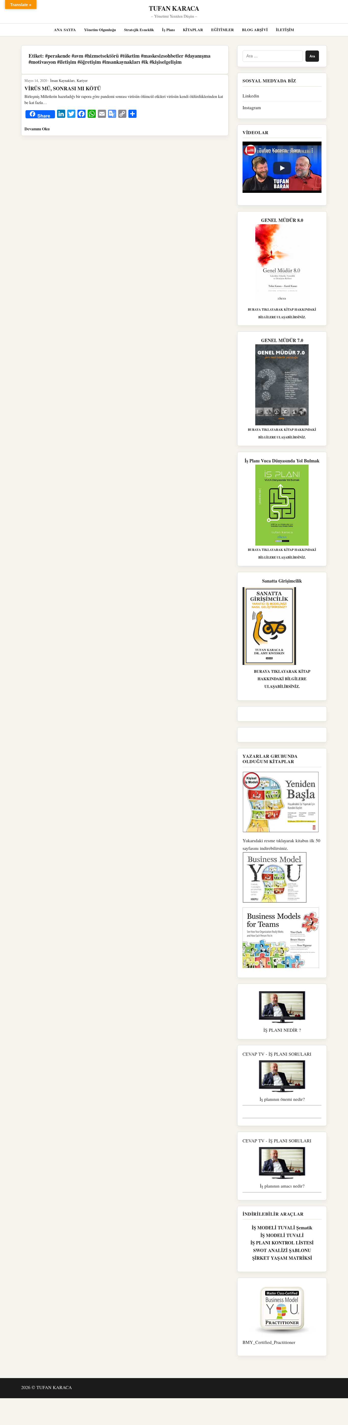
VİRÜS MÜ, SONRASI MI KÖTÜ (62, 88)
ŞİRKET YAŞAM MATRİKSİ (282, 1258)
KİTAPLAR (193, 29)
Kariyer (82, 80)
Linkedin (251, 96)
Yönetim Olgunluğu (100, 29)
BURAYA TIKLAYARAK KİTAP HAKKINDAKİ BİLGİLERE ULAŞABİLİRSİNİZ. (282, 679)
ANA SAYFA (65, 29)
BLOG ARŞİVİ (255, 29)
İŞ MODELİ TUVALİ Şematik (282, 1227)
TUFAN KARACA (174, 8)
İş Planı (168, 29)
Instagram (252, 107)
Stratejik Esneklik (139, 29)
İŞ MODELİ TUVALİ (282, 1235)
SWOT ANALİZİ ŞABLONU (282, 1250)
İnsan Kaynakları (62, 80)
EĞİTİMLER (222, 29)
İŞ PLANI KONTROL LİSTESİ (282, 1242)
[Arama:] (273, 56)
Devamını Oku (37, 129)
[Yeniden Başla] (282, 802)
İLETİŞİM (285, 29)
